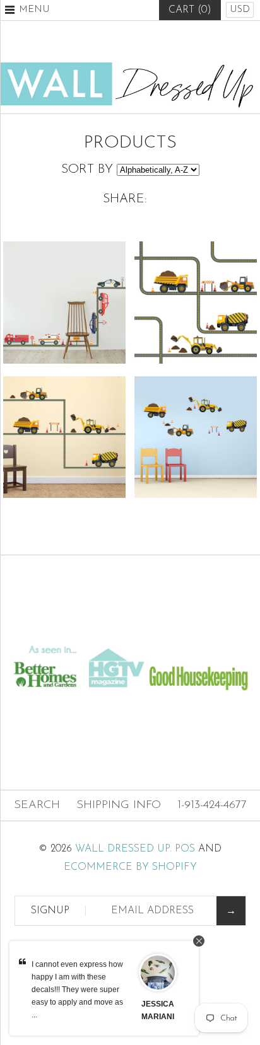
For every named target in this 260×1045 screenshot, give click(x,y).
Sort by (87, 169)
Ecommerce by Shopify (130, 867)
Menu (34, 9)
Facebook (99, 41)
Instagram (161, 41)
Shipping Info (118, 805)
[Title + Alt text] (130, 630)
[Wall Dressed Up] (130, 66)
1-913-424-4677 (212, 805)
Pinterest (130, 41)
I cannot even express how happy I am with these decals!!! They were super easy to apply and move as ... (77, 989)
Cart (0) (189, 10)
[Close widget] (199, 941)
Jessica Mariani (157, 1010)
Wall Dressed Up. (123, 849)
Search (37, 805)
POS (185, 849)
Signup (50, 911)
